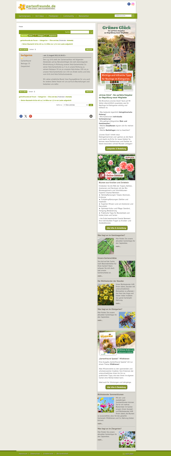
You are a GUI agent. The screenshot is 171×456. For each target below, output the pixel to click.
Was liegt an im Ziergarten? (109, 428)
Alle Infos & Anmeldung (116, 228)
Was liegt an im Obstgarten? (110, 309)
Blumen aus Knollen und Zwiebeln (114, 182)
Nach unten (23, 49)
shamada (70, 40)
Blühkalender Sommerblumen (111, 394)
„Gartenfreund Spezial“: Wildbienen (114, 358)
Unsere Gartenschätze (107, 258)
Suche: (67, 32)
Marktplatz (53, 16)
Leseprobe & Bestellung (116, 148)
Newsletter (84, 16)
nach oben (129, 453)
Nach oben (23, 92)
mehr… (118, 246)
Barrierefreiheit (62, 453)
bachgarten (26, 55)
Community (68, 16)
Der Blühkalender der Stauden (111, 281)
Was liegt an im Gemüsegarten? (111, 235)
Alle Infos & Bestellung (116, 387)
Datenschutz (35, 453)
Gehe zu (59, 105)
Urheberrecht (48, 453)
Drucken (89, 49)
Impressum (23, 453)
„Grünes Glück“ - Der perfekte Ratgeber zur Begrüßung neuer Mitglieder (115, 96)
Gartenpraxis (25, 16)
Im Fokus (40, 16)
